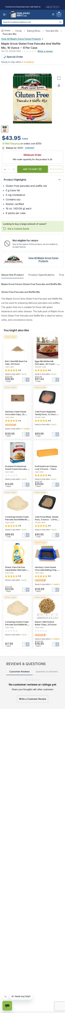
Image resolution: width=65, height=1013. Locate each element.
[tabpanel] (32, 302)
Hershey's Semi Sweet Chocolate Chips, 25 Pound (15, 414)
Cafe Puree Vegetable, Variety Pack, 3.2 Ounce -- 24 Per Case (47, 414)
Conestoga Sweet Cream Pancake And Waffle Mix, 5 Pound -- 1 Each (17, 624)
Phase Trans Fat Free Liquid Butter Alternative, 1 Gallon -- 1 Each (17, 570)
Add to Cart (30, 169)
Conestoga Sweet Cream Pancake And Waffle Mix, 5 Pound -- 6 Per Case (17, 519)
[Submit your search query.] (60, 22)
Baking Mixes (33, 31)
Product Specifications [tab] (41, 274)
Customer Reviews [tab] (19, 671)
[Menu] (4, 14)
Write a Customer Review (32, 699)
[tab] (4, 129)
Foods (19, 31)
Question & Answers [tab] (47, 671)
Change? (30, 148)
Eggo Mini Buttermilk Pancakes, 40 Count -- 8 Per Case (46, 364)
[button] (53, 14)
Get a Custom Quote (18, 228)
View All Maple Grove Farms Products (21, 39)
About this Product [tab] (12, 274)
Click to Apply (52, 7)
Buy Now (57, 169)
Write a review (45, 51)
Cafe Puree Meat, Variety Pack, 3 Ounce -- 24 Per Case (46, 519)
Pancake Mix (52, 31)
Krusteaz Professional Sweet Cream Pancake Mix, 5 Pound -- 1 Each (16, 469)
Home (7, 30)
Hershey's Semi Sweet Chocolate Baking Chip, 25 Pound (47, 570)
